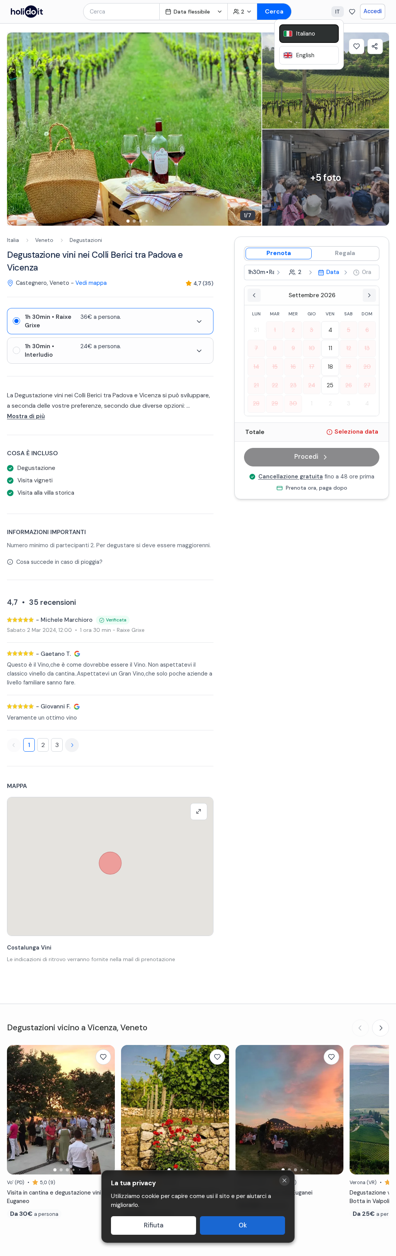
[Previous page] (14, 745)
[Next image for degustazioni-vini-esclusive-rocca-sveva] (220, 1109)
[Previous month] (254, 295)
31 (256, 330)
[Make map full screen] (198, 811)
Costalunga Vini (29, 947)
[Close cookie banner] (284, 1180)
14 (256, 367)
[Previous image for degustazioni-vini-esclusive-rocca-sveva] (131, 1109)
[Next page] (72, 745)
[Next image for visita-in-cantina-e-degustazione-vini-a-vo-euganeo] (105, 1109)
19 (348, 367)
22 (275, 385)
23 (293, 385)
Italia (13, 240)
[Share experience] (375, 46)
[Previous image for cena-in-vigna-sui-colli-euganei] (245, 1109)
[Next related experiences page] (380, 1027)
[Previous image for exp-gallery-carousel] (17, 129)
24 (311, 385)
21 (256, 385)
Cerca (274, 11)
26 (348, 385)
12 (348, 348)
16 (293, 367)
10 (312, 348)
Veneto (44, 240)
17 (311, 367)
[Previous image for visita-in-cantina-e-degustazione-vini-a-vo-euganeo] (17, 1109)
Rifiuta (154, 1225)
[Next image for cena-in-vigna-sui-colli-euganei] (334, 1109)
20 (367, 367)
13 (367, 348)
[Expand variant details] (199, 321)
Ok (243, 1225)
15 (275, 367)
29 (274, 403)
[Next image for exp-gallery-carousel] (252, 129)
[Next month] (369, 295)
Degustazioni (86, 240)
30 (293, 403)
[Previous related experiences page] (360, 1027)
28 (256, 403)
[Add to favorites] (356, 46)
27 (367, 385)
